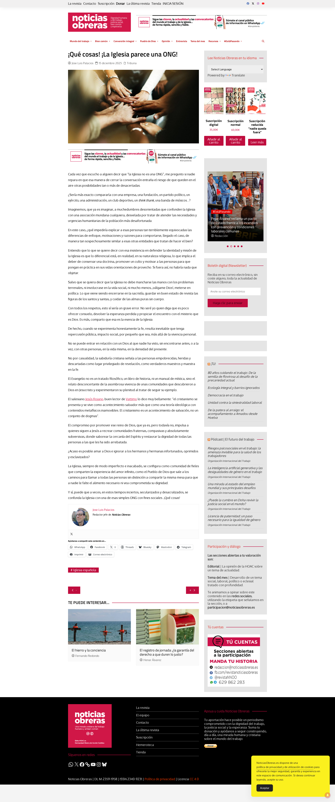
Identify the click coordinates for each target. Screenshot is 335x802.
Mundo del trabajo (79, 41)
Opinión (166, 41)
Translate (238, 75)
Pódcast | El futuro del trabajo (232, 439)
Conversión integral (124, 41)
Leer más (257, 142)
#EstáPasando (231, 41)
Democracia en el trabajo (225, 395)
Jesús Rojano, (94, 399)
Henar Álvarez (152, 660)
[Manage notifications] (327, 795)
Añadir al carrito (213, 140)
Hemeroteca (145, 745)
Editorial (213, 566)
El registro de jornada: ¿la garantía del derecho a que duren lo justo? (167, 652)
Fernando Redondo (87, 656)
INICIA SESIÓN (173, 3)
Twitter (253, 3)
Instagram (258, 3)
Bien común (101, 41)
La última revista (138, 3)
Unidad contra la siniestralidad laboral (235, 402)
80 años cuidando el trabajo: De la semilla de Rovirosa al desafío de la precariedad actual (233, 376)
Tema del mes (198, 41)
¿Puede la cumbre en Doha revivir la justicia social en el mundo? (233, 502)
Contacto (89, 3)
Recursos (213, 41)
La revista (74, 3)
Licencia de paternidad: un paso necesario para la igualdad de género (234, 518)
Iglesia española (84, 570)
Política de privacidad (160, 779)
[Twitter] (71, 534)
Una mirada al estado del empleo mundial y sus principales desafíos (231, 486)
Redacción (221, 236)
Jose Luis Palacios (82, 63)
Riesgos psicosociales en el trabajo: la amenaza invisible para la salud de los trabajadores (234, 452)
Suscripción (106, 3)
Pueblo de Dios (148, 41)
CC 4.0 (194, 779)
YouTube (263, 3)
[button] (228, 246)
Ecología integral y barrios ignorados (233, 388)
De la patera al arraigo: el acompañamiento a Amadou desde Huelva (232, 413)
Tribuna (132, 63)
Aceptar (264, 788)
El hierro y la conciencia (89, 650)
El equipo (142, 715)
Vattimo (131, 399)
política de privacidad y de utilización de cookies (285, 767)
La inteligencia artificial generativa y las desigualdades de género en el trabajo (235, 470)
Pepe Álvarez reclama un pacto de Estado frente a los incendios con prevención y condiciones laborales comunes (234, 225)
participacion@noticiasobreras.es (231, 607)
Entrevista (181, 41)
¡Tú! (213, 363)
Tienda (156, 3)
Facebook (248, 3)
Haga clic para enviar (228, 303)
